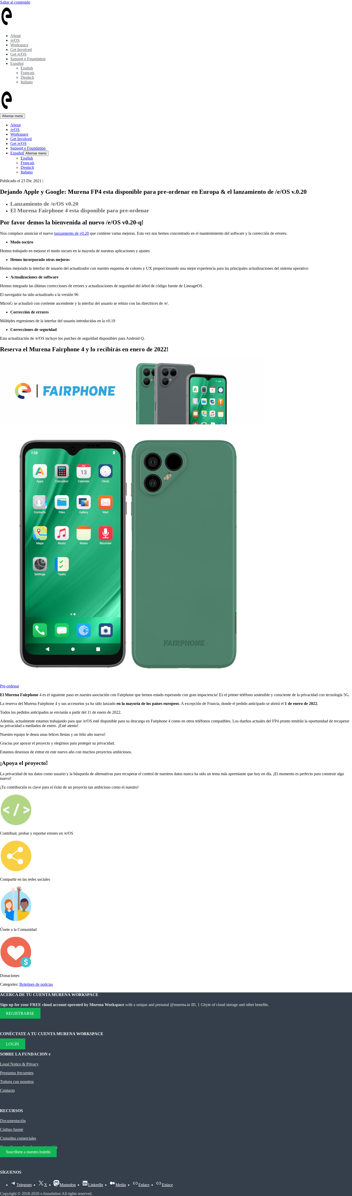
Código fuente (11, 1129)
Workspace (19, 45)
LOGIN (12, 1044)
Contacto (7, 1090)
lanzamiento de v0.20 (71, 233)
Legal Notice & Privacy (19, 1064)
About (15, 35)
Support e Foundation (28, 59)
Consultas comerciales (18, 1138)
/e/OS (15, 40)
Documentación (13, 1121)
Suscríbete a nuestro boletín (28, 1151)
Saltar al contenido (15, 2)
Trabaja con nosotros (17, 1081)
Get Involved (21, 49)
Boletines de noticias (36, 984)
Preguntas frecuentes (16, 1073)
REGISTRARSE (20, 1013)
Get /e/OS (18, 54)
